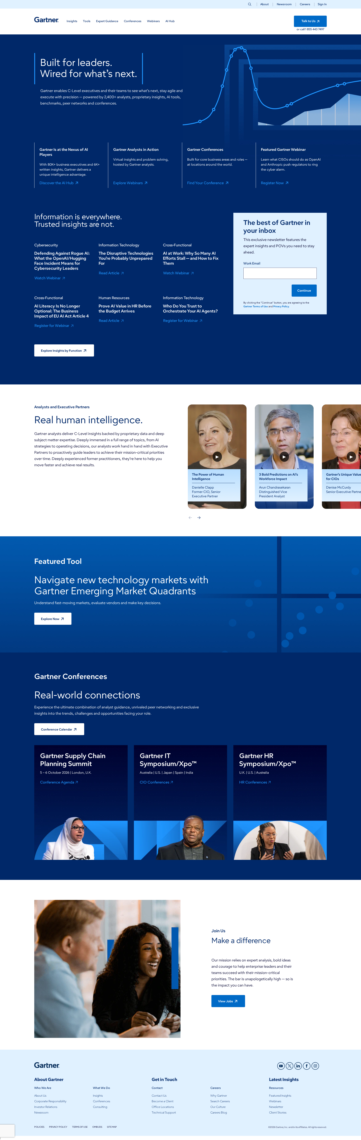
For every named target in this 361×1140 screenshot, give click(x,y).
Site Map (112, 1126)
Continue (304, 290)
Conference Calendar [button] (57, 729)
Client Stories (277, 1112)
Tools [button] (86, 21)
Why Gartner (218, 1095)
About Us (40, 1095)
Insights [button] (72, 21)
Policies (39, 1126)
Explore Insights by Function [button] (62, 351)
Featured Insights (280, 1095)
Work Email (251, 263)
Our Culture (218, 1107)
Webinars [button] (153, 21)
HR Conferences (253, 782)
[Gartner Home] (46, 20)
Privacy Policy (58, 1126)
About (264, 4)
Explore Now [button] (50, 619)
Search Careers (220, 1101)
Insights (98, 1095)
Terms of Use (80, 1126)
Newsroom (284, 4)
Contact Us (159, 1095)
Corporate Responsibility (50, 1101)
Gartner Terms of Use (255, 306)
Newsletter (276, 1107)
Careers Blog (218, 1112)
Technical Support (164, 1112)
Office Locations (163, 1107)
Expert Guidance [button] (107, 21)
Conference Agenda (57, 782)
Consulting (100, 1107)
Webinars (275, 1101)
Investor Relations (45, 1107)
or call (301, 29)
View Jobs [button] (226, 1001)
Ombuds (97, 1126)
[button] (320, 4)
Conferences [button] (132, 21)
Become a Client (162, 1101)
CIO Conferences (154, 782)
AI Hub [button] (170, 21)
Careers (305, 4)
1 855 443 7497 (314, 29)
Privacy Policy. (281, 306)
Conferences (101, 1101)
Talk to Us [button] (308, 21)
